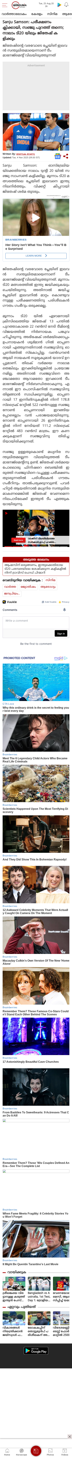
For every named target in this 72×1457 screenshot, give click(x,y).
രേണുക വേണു (25, 154)
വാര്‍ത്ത (10, 587)
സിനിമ (52, 14)
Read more (18, 540)
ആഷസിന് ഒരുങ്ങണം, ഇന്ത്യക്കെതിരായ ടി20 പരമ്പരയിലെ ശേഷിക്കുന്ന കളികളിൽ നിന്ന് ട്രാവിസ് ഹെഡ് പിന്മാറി (35, 569)
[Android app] (36, 1350)
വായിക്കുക (17, 1272)
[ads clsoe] (69, 1436)
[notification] (66, 4)
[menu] (5, 5)
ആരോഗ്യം (48, 587)
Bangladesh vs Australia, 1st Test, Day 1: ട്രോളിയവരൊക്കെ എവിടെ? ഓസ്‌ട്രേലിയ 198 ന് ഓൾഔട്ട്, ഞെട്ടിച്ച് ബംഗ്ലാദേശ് (39, 1296)
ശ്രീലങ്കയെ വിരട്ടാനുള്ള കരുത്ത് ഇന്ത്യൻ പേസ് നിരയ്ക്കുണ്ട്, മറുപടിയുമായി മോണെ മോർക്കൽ (14, 1296)
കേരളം (36, 14)
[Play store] (59, 4)
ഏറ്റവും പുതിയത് (22, 1307)
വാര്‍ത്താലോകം (14, 14)
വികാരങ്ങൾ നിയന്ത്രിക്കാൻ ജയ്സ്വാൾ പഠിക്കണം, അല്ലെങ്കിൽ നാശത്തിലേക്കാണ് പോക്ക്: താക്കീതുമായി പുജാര (13, 1331)
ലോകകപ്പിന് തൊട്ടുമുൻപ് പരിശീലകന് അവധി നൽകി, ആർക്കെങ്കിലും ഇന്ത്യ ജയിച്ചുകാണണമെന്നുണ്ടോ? (39, 1331)
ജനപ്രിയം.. (12, 594)
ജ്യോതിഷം (28, 587)
